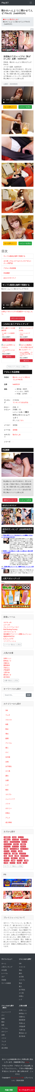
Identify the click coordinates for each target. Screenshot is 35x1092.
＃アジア (12, 863)
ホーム (3, 963)
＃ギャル (23, 846)
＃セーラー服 (24, 849)
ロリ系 (7, 771)
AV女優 (4, 970)
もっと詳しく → (10, 107)
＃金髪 (13, 860)
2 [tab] (6, 524)
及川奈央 (7, 677)
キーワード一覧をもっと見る (13, 866)
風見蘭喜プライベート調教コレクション (18, 634)
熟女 (7, 729)
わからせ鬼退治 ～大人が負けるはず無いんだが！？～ (26, 354)
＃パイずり (15, 839)
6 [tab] (17, 524)
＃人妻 (6, 842)
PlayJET (5, 3)
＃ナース (24, 842)
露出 (7, 776)
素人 (7, 748)
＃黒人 (19, 863)
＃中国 (6, 863)
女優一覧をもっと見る (11, 680)
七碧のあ (7, 672)
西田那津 (7, 665)
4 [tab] (12, 524)
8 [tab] (23, 524)
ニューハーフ (10, 799)
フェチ (7, 715)
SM (6, 710)
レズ (7, 785)
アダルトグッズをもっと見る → (17, 366)
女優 (7, 780)
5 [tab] (15, 524)
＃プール (6, 851)
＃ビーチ (13, 851)
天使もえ (7, 668)
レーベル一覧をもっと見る (12, 644)
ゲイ (7, 752)
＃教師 (16, 856)
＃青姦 (6, 849)
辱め (7, 734)
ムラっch (7, 625)
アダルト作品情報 (10, 268)
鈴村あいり (7, 661)
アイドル (8, 743)
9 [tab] (26, 524)
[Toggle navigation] (30, 3)
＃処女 (20, 851)
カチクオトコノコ (10, 632)
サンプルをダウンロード (27, 1090)
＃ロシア (19, 860)
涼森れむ (7, 663)
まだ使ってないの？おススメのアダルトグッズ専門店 (18, 262)
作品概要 (7, 273)
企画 (7, 762)
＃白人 (25, 863)
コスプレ (8, 794)
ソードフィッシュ (10, 641)
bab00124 (16, 384)
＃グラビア (22, 853)
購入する (8, 340)
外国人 (7, 813)
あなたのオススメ (10, 278)
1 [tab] (3, 524)
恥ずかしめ (17, 434)
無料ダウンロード (10, 500)
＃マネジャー (7, 844)
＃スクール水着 (14, 849)
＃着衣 (10, 856)
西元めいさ (7, 675)
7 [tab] (20, 524)
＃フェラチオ (24, 839)
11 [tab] (32, 524)
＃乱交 (14, 837)
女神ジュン (7, 658)
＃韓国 (26, 860)
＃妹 (5, 856)
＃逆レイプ (14, 858)
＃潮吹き (23, 844)
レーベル (4, 973)
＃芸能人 (14, 853)
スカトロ (8, 720)
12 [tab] (17, 526)
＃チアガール (24, 856)
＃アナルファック (14, 842)
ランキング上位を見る (20, 402)
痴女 (7, 790)
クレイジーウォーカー (11, 627)
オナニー (8, 808)
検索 (28, 695)
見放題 (3, 980)
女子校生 (8, 766)
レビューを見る (25, 107)
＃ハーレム (15, 846)
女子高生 (22, 990)
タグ (3, 976)
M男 (6, 724)
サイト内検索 (6, 983)
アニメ (7, 818)
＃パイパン (7, 846)
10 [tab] (29, 524)
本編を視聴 (9, 1090)
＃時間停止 (7, 837)
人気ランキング (6, 967)
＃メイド (6, 858)
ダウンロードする (17, 318)
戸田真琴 (7, 670)
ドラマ (7, 804)
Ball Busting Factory (10, 629)
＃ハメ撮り (7, 853)
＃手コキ (6, 860)
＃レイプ (20, 837)
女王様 (7, 757)
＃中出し (16, 844)
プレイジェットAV (17, 1077)
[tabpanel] (8, 516)
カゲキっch (7, 622)
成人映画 (8, 822)
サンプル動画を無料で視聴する (14, 256)
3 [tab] (9, 524)
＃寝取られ (7, 839)
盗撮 (7, 738)
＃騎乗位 (22, 858)
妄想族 (15, 430)
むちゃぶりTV (8, 639)
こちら (21, 420)
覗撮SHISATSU (9, 636)
